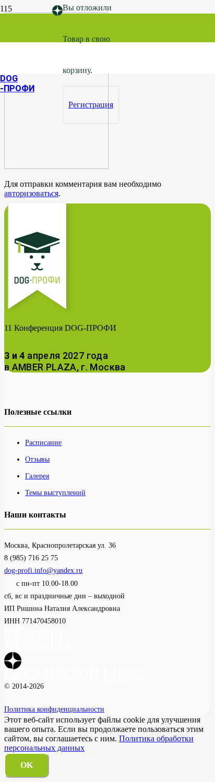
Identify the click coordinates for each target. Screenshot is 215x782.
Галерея (37, 476)
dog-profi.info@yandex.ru (43, 570)
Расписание (43, 442)
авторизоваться (31, 193)
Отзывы (37, 459)
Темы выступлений (55, 492)
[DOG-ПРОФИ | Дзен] (57, 10)
